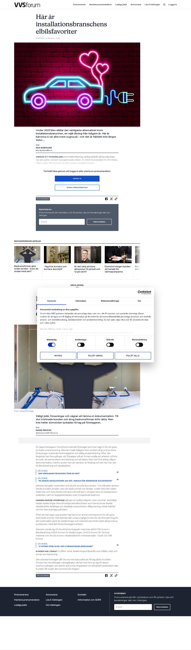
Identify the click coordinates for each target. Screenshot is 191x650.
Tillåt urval (95, 356)
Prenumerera (79, 4)
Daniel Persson (43, 430)
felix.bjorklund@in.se (44, 150)
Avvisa (58, 356)
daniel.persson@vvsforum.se (47, 433)
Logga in (172, 4)
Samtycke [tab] (51, 301)
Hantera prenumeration (100, 4)
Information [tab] (80, 301)
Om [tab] (139, 301)
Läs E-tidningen (152, 4)
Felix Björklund (44, 148)
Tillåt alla (133, 356)
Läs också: (59, 472)
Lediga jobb (121, 4)
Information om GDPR (89, 600)
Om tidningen (53, 605)
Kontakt (82, 594)
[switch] (81, 345)
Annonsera (136, 4)
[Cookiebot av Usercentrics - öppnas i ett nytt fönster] (139, 292)
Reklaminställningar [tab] (110, 301)
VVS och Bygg (43, 199)
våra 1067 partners (55, 313)
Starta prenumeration (77, 187)
